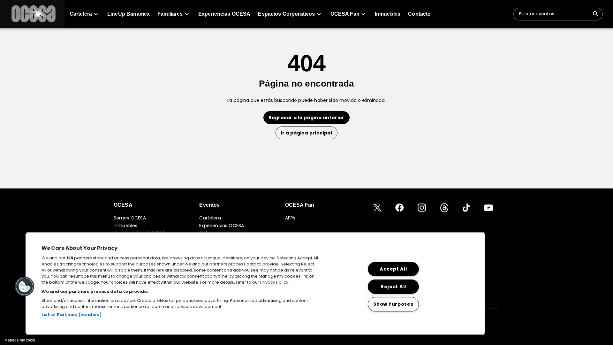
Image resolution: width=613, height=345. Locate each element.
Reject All (393, 286)
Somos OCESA (130, 218)
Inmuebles (125, 225)
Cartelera (210, 218)
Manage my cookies (21, 340)
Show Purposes (393, 304)
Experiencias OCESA (221, 225)
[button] (32, 14)
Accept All (393, 269)
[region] (255, 283)
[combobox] (554, 14)
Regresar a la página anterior (306, 117)
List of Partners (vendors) (72, 314)
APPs (290, 218)
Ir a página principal (306, 133)
